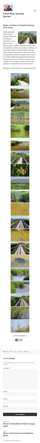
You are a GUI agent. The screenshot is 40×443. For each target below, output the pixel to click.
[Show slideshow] (20, 336)
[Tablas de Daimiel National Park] (20, 157)
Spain (27, 351)
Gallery (6, 351)
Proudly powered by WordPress (11, 440)
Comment (6, 368)
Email (5, 399)
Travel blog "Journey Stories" (13, 15)
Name (5, 391)
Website (5, 406)
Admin (21, 351)
